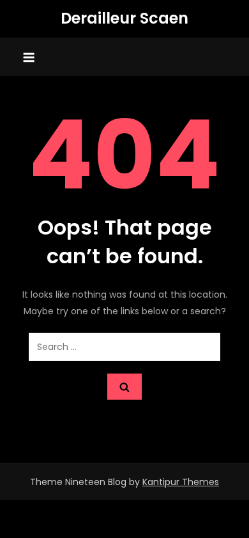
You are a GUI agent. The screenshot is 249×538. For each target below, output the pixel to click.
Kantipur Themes (180, 482)
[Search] (124, 387)
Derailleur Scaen (124, 18)
